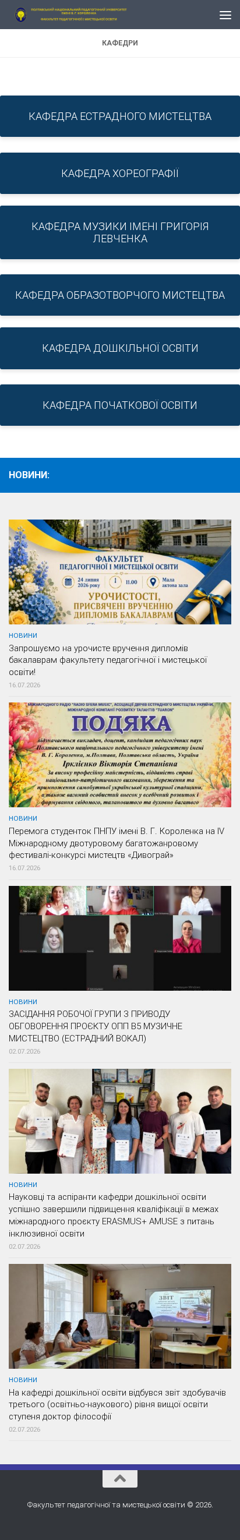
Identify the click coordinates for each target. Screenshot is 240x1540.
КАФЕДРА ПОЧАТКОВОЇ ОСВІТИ (120, 405)
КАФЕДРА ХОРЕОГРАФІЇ (120, 173)
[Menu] (225, 14)
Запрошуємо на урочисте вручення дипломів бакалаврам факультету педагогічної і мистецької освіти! (108, 660)
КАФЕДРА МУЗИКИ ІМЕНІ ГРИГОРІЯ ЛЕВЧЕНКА (120, 232)
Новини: (29, 475)
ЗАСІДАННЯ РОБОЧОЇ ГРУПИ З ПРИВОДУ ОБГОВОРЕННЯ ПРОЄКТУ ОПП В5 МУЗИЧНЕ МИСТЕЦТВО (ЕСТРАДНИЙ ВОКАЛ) (95, 1026)
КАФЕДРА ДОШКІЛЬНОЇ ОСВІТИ (120, 348)
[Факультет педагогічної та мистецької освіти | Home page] (94, 14)
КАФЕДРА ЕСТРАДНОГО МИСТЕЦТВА (120, 116)
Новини (23, 635)
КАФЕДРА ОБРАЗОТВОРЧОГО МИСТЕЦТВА (120, 295)
